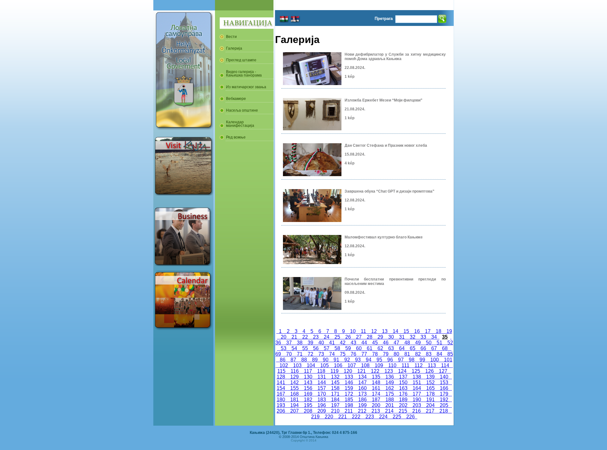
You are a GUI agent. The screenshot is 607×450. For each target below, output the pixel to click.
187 (376, 399)
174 (376, 394)
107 (352, 365)
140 (444, 376)
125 (416, 371)
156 (308, 388)
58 (337, 348)
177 (417, 394)
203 (417, 405)
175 (389, 394)
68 (444, 348)
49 (418, 342)
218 (444, 411)
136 (389, 376)
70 (289, 354)
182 (308, 399)
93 (358, 359)
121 (361, 371)
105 (324, 365)
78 (375, 354)
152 (430, 382)
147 (362, 382)
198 (349, 405)
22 (305, 337)
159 (349, 388)
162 (389, 388)
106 (338, 365)
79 (385, 354)
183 (321, 399)
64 (401, 348)
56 (315, 348)
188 (389, 399)
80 (396, 354)
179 (444, 394)
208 (308, 411)
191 (430, 399)
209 (321, 411)
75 (342, 354)
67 (434, 348)
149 (389, 382)
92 (347, 359)
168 (294, 394)
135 (376, 376)
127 (443, 371)
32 (412, 337)
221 (342, 416)
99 (422, 359)
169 (308, 394)
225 (397, 416)
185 (349, 399)
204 (430, 405)
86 (282, 359)
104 (311, 365)
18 (438, 331)
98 (411, 359)
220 (329, 416)
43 (353, 342)
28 (369, 337)
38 (299, 342)
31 (401, 337)
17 (427, 331)
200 (376, 405)
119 (334, 371)
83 (428, 354)
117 (308, 371)
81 (407, 354)
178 (430, 394)
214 (389, 411)
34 (434, 337)
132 (335, 376)
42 (342, 342)
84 (439, 354)
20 (283, 337)
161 (376, 388)
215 (403, 411)
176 (403, 394)
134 (362, 376)
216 (416, 411)
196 (321, 405)
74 (332, 354)
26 (348, 337)
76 (353, 354)
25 (337, 337)
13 (384, 331)
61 (369, 348)
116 (294, 371)
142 (294, 382)
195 (308, 405)
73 (321, 354)
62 (380, 348)
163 (403, 388)
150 (403, 382)
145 (335, 382)
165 (430, 388)
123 (388, 371)
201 (389, 405)
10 (352, 331)
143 (308, 382)
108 (365, 365)
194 (294, 405)
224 (383, 416)
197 (335, 405)
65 (412, 348)
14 (395, 331)
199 (362, 405)
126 (429, 371)
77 (364, 354)
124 (402, 371)
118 (321, 371)
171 (335, 394)
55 (305, 348)
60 (358, 348)
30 (391, 337)
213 (376, 411)
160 (362, 388)
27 (358, 337)
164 (417, 388)
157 (321, 388)
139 (430, 376)
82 (418, 354)
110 (392, 365)
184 (335, 399)
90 (325, 359)
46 (385, 342)
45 (375, 342)
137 (403, 376)
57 (326, 348)
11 (363, 331)
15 (406, 331)
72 (310, 354)
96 (390, 359)
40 (321, 342)
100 (434, 359)
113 (431, 365)
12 (374, 331)
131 (321, 376)
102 (284, 365)
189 (403, 399)
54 (294, 348)
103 (297, 365)
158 (335, 388)
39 (310, 342)
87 (293, 359)
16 (417, 331)
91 (336, 359)
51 (439, 342)
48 (407, 342)
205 (444, 405)
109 (379, 365)
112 (418, 365)
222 (356, 416)
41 (332, 342)
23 (315, 337)
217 (430, 411)
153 (444, 382)
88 (304, 359)
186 (362, 399)
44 (364, 342)
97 (400, 359)
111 (405, 365)
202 (403, 405)
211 (348, 411)
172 (349, 394)
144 (321, 382)
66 (423, 348)
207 (294, 411)
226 (410, 416)
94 (368, 359)
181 (294, 399)
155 (294, 388)
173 (362, 394)
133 (349, 376)
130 (308, 376)
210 (335, 411)
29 (380, 337)
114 (445, 365)
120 (348, 371)
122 (375, 371)
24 (326, 337)
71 (299, 354)
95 (379, 359)
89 (315, 359)
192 (444, 399)
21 (294, 337)
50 (428, 342)
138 (417, 376)
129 (294, 376)
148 (376, 382)
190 (417, 399)
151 (417, 382)
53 (283, 348)
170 (321, 394)
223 (370, 416)
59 (348, 348)
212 (362, 411)
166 (444, 388)
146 (349, 382)
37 (289, 342)
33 (423, 337)
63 (391, 348)
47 (396, 342)
